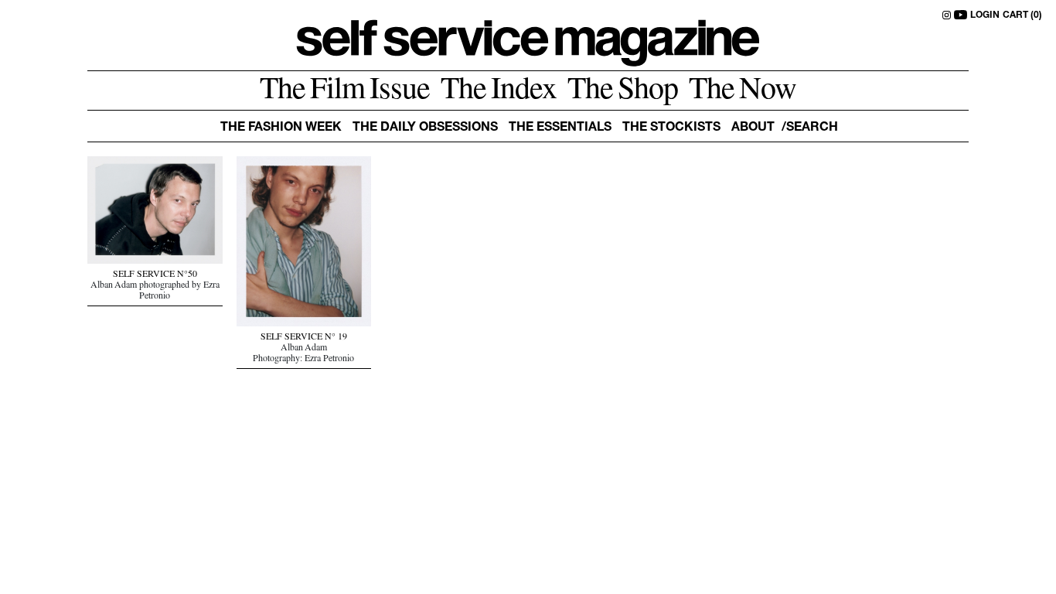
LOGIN (985, 15)
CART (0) (1022, 15)
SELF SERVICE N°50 (155, 275)
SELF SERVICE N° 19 (304, 338)
